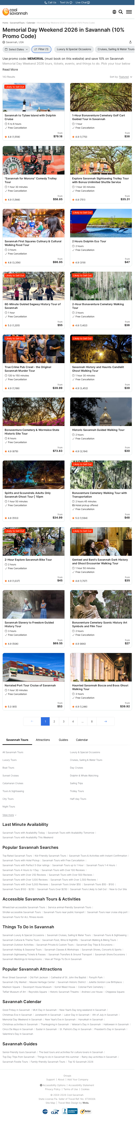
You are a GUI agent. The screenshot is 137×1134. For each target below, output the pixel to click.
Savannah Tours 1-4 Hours (100, 865)
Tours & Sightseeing (13, 791)
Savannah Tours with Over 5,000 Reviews (25, 884)
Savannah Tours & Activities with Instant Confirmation (98, 855)
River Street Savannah (15, 977)
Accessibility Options (54, 1085)
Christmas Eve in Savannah (17, 1014)
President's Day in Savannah (109, 1029)
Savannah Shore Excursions (110, 954)
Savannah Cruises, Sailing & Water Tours (69, 935)
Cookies (85, 1089)
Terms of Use (70, 1089)
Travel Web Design (68, 1102)
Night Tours (9, 806)
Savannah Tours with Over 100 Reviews (63, 870)
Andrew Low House (92, 991)
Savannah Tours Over (52, 889)
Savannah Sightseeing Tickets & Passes (24, 954)
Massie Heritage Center (42, 982)
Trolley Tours (77, 791)
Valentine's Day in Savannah (18, 1033)
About (61, 1079)
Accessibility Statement (81, 1085)
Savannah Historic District (72, 982)
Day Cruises (76, 767)
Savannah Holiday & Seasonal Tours (22, 949)
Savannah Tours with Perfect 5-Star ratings (26, 865)
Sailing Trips (76, 783)
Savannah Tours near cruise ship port (107, 912)
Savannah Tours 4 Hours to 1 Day (21, 870)
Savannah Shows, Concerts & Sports (101, 949)
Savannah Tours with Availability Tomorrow (71, 832)
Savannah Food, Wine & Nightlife (60, 940)
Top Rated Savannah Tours (17, 855)
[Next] (105, 721)
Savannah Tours (17, 740)
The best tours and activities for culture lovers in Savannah (71, 1052)
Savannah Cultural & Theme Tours (21, 940)
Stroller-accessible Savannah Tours (22, 912)
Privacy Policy (52, 1089)
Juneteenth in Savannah (48, 1014)
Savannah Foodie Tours (15, 1061)
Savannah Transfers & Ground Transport (70, 954)
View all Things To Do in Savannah (63, 959)
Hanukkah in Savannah (90, 1019)
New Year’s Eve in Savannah (60, 1019)
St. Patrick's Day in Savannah (76, 1029)
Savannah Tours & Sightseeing (110, 935)
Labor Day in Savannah (76, 1014)
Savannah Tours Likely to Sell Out (88, 889)
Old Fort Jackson (39, 977)
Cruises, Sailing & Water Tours (86, 759)
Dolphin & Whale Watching (84, 775)
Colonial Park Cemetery (90, 986)
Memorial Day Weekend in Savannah (22, 1019)
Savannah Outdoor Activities (18, 944)
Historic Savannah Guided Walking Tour (98, 430)
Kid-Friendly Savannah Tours (50, 855)
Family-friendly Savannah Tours (48, 1061)
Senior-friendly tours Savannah (19, 1052)
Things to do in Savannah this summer (58, 1056)
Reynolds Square (38, 991)
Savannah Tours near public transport (64, 912)
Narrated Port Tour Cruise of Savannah (30, 685)
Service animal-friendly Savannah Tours (69, 907)
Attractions (43, 740)
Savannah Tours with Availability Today (24, 832)
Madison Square (11, 986)
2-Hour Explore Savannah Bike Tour (28, 559)
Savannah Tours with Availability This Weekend (28, 837)
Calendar (31, 22)
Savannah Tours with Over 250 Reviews (24, 874)
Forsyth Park (96, 977)
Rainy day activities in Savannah (99, 1056)
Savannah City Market (15, 982)
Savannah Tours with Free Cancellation (63, 860)
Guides (63, 740)
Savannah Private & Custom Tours (55, 944)
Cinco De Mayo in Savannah (18, 1029)
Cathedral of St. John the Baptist (68, 977)
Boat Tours (8, 767)
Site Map (50, 1102)
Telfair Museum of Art (14, 991)
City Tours (8, 798)
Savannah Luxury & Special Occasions (23, 935)
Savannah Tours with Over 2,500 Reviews (73, 879)
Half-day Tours (78, 798)
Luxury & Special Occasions (85, 752)
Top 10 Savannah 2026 (80, 1061)
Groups (67, 1075)
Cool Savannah (75, 1094)
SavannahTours (17, 22)
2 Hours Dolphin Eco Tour (89, 241)
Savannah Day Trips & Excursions (94, 944)
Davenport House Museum (37, 986)
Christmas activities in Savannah (20, 1024)
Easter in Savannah (46, 1029)
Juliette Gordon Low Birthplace (105, 982)
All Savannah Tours (13, 752)
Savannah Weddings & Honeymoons (22, 959)
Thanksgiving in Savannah (55, 1024)
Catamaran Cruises (13, 783)
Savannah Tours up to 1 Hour (68, 865)
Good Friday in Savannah (16, 1009)
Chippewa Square (114, 991)
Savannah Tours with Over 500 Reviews (70, 874)
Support (50, 1079)
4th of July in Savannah (105, 1014)
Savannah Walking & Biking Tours (98, 940)
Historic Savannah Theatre (64, 991)
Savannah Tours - (99, 884)
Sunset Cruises (11, 775)
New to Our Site (118, 889)
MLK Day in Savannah (45, 1009)
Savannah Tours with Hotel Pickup (21, 860)
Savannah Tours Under (66, 884)
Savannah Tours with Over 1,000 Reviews (25, 879)
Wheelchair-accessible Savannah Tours (24, 907)
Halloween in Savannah (116, 1024)
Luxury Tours (10, 759)
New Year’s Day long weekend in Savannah (82, 1009)
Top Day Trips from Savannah (19, 1056)
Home (5, 22)
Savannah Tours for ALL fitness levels (23, 917)
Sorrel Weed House (64, 986)
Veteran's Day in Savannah (86, 1024)
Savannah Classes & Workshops (61, 949)
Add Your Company (77, 1079)
